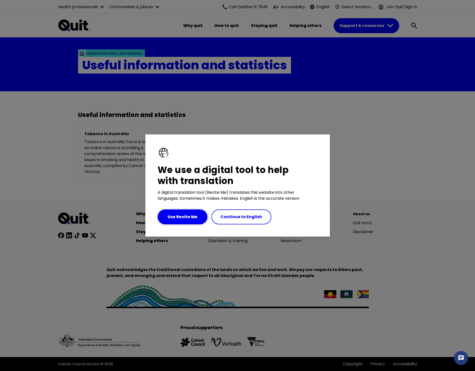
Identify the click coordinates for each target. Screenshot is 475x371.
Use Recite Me (182, 217)
